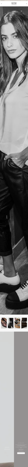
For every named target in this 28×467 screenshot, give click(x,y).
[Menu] (1, 3)
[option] (14, 160)
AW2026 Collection (7, 449)
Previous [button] (1, 160)
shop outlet (14, 162)
